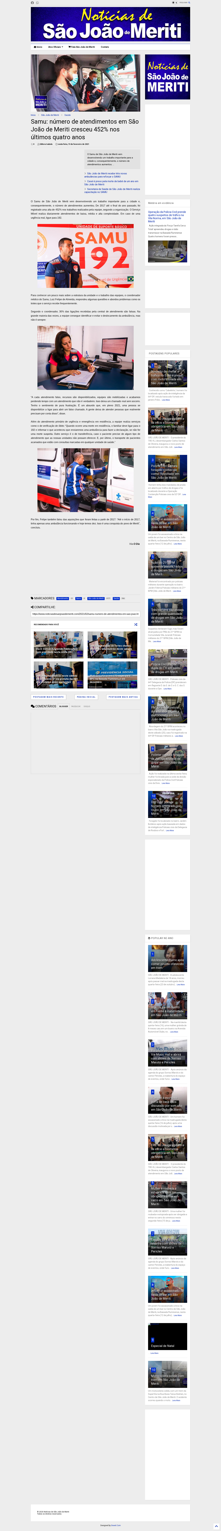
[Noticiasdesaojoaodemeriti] (42, 3)
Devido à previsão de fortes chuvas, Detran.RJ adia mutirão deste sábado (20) (111, 649)
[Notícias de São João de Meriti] (110, 40)
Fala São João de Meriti (83, 47)
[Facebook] (32, 3)
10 (153, 796)
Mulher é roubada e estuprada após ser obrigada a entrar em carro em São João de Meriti (166, 1196)
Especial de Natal (162, 1346)
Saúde (67, 115)
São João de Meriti (50, 115)
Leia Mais (166, 400)
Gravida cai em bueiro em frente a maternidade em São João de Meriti (167, 1011)
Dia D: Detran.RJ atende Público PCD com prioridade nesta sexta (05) (57, 651)
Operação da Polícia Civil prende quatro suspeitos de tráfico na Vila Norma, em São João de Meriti (167, 216)
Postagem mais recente (48, 697)
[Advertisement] (56, 171)
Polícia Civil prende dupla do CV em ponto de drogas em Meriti (166, 668)
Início (39, 47)
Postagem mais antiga (123, 697)
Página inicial (86, 697)
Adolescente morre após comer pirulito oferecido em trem (167, 964)
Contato (105, 47)
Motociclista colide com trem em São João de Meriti (167, 1379)
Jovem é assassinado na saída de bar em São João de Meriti (167, 523)
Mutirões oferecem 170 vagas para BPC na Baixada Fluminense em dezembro (110, 679)
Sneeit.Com (116, 1525)
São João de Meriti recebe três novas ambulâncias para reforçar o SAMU (105, 175)
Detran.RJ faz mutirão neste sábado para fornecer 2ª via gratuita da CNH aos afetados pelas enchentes (57, 679)
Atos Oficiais (54, 47)
